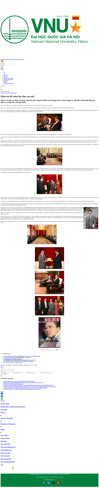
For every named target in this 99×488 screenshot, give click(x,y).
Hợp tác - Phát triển (6, 418)
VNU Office (9, 59)
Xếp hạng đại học (6, 459)
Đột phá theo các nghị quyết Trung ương (13, 406)
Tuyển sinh (4, 409)
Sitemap (22, 59)
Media (2, 429)
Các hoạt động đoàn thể (8, 462)
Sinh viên (5, 80)
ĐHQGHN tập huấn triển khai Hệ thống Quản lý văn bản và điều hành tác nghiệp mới (23, 382)
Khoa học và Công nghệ (8, 424)
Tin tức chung (13, 93)
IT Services (17, 59)
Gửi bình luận (4, 374)
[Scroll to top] (2, 465)
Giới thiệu (5, 75)
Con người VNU (5, 444)
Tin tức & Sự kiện (5, 93)
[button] (49, 393)
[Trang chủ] (44, 58)
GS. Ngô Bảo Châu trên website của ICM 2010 (12, 358)
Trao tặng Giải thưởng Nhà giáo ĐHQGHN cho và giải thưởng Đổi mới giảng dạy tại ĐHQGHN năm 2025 (28, 385)
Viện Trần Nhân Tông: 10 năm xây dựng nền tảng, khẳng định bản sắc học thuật (21, 389)
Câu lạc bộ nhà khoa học (8, 447)
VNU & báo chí (5, 456)
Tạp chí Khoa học (6, 450)
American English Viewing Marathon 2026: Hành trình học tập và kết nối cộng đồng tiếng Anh (25, 387)
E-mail (13, 59)
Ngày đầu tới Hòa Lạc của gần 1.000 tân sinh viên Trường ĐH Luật (19, 381)
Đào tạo (5, 77)
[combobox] (2, 62)
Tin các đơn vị (5, 435)
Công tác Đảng (5, 438)
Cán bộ (5, 82)
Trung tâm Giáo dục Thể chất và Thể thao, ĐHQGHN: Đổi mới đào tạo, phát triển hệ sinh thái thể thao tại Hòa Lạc (29, 386)
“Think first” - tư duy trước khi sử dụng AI (13, 383)
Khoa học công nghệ (8, 78)
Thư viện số (3, 59)
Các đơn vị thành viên (8, 83)
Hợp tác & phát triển (8, 79)
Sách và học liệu (5, 453)
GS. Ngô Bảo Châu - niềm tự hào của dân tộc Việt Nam (18, 361)
